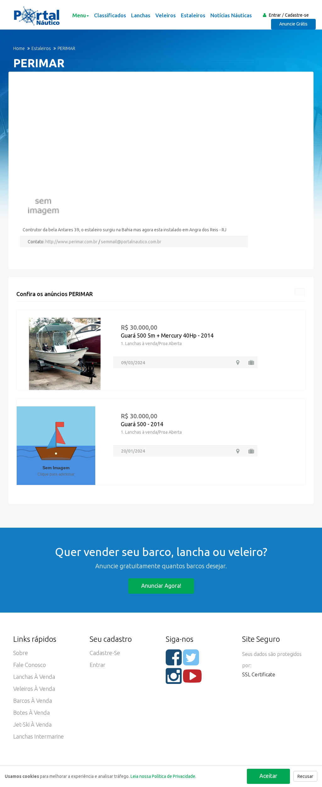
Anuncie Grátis (293, 23)
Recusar (305, 776)
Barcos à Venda (32, 700)
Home (19, 48)
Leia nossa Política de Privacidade (162, 776)
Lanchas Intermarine (38, 736)
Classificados (110, 15)
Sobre (20, 653)
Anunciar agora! (161, 585)
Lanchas (140, 15)
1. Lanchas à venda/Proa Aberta (151, 343)
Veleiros (165, 15)
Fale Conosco (29, 665)
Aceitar (268, 776)
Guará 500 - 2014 (142, 424)
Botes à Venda (31, 712)
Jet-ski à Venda (32, 724)
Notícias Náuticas (231, 15)
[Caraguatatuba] (237, 362)
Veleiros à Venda (34, 688)
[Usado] (251, 362)
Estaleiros (193, 15)
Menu (79, 15)
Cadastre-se (297, 15)
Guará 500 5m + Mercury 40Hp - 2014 (167, 335)
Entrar (275, 15)
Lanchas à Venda (34, 677)
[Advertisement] (161, 141)
